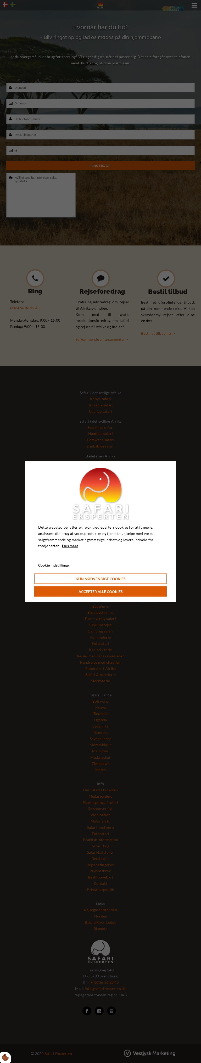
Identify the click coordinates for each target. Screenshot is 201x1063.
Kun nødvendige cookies (101, 578)
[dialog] (100, 531)
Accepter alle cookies (101, 591)
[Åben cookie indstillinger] (5, 1057)
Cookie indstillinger (54, 565)
